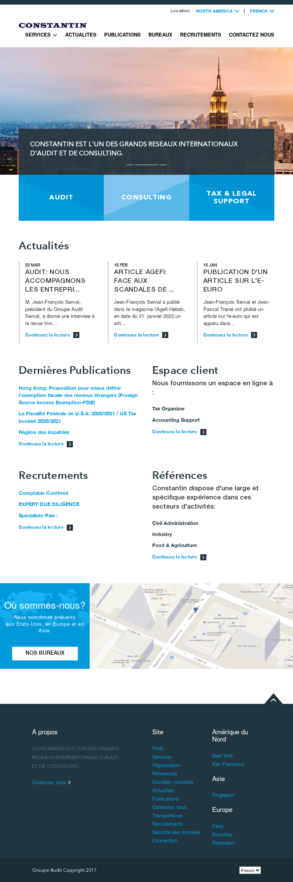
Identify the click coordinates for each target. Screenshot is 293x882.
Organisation (166, 765)
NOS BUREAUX (45, 653)
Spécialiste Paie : (38, 515)
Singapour (223, 794)
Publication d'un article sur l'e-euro (235, 281)
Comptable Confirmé (43, 493)
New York (222, 755)
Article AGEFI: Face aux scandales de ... (144, 281)
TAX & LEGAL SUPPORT (231, 197)
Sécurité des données (176, 832)
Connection (164, 840)
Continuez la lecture (48, 335)
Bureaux (160, 34)
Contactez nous (251, 34)
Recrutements (200, 34)
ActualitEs (81, 34)
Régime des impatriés (44, 432)
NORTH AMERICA (215, 11)
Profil (158, 748)
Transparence (167, 815)
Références (164, 773)
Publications (122, 34)
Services (38, 34)
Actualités (163, 790)
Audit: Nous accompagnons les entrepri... (55, 281)
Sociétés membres (173, 781)
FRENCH (259, 11)
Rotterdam (223, 842)
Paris (218, 825)
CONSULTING (146, 197)
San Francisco (228, 763)
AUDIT (61, 197)
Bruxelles (222, 834)
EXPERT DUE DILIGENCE (49, 504)
